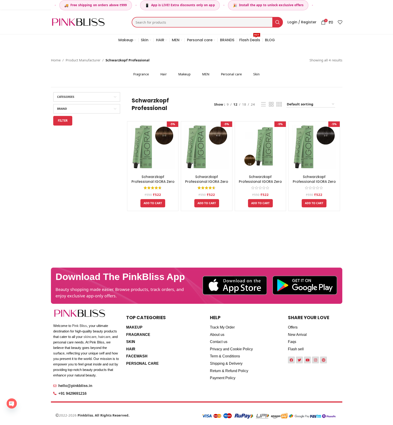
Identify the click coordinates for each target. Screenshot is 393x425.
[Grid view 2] (271, 104)
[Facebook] (291, 359)
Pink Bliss (79, 326)
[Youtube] (307, 359)
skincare (90, 337)
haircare (104, 337)
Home (56, 60)
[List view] (263, 104)
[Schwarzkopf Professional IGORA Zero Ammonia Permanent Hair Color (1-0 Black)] (314, 146)
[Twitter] (299, 359)
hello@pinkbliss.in (75, 386)
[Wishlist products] (340, 22)
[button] (152, 203)
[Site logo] (78, 21)
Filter (63, 120)
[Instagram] (315, 359)
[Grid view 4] (279, 104)
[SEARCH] (277, 22)
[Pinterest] (323, 359)
